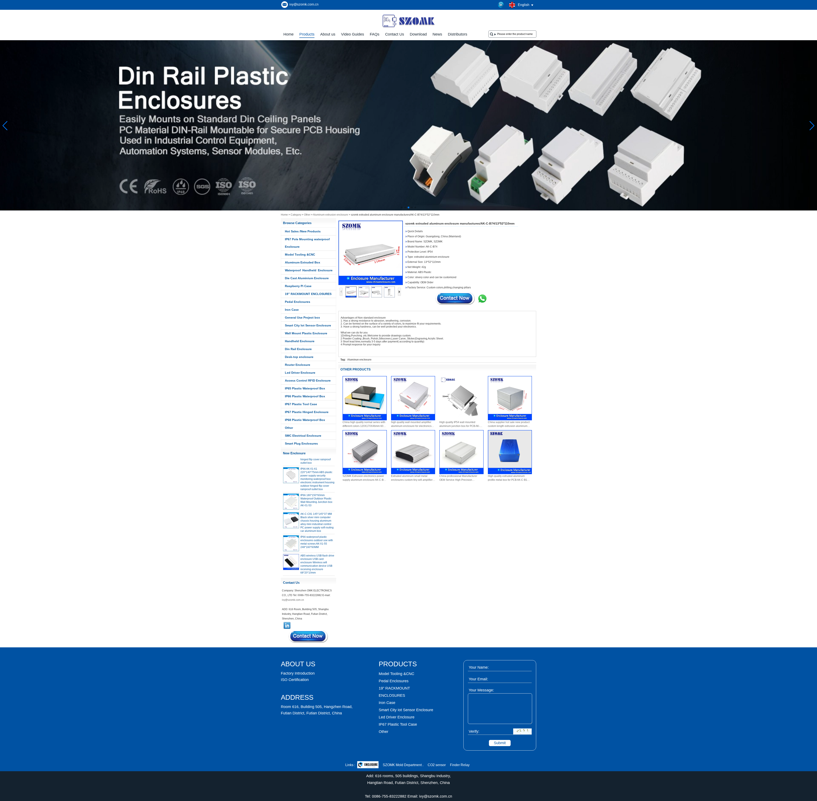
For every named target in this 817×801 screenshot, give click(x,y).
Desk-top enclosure (299, 357)
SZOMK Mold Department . (403, 765)
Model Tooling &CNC (300, 254)
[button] (402, 207)
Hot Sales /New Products (303, 231)
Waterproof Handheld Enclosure (309, 270)
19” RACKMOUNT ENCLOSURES (308, 294)
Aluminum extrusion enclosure (330, 214)
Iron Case (292, 309)
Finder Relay (460, 765)
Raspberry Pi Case (298, 286)
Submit (500, 743)
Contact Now (308, 636)
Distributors (457, 34)
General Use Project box (302, 317)
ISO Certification (295, 680)
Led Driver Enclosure (300, 372)
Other (307, 214)
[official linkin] (501, 4)
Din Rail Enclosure (298, 349)
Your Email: (478, 679)
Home (288, 34)
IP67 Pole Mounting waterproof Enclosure (307, 242)
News (437, 34)
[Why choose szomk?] (408, 209)
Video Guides (352, 34)
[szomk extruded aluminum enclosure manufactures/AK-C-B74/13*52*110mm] (370, 252)
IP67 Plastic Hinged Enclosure (307, 412)
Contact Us (394, 34)
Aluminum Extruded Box (302, 262)
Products (306, 34)
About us (327, 34)
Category (296, 214)
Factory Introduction (298, 673)
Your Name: (479, 667)
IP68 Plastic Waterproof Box (305, 420)
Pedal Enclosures (297, 301)
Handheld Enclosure (299, 341)
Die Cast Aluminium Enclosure (307, 278)
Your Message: (481, 690)
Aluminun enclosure (359, 359)
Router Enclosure (297, 364)
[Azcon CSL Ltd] (368, 765)
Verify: (474, 731)
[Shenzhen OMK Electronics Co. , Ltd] (408, 27)
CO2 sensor (437, 765)
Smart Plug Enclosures (301, 443)
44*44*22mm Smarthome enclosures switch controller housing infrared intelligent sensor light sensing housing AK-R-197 (317, 568)
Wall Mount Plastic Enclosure (306, 333)
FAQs (374, 34)
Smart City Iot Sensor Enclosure (308, 325)
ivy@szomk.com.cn (304, 4)
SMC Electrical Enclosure (303, 435)
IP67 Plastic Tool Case (301, 404)
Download (418, 34)
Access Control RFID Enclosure (308, 380)
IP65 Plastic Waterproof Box (305, 388)
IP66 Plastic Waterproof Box (305, 396)
